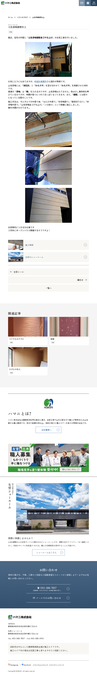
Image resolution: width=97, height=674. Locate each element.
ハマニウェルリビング (40, 665)
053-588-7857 (18, 638)
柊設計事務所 (40, 81)
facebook (27, 665)
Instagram (14, 665)
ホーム (10, 17)
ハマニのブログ (22, 17)
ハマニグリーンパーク (56, 665)
